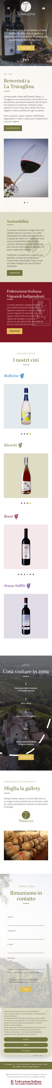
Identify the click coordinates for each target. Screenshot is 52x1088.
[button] (23, 59)
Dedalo (37, 1067)
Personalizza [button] (25, 1051)
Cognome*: (12, 930)
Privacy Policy (31, 982)
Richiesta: (11, 958)
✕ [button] (47, 1011)
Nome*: (11, 917)
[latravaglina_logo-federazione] (26, 1080)
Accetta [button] (26, 1039)
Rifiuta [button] (26, 1045)
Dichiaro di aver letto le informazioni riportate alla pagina (24, 980)
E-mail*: (11, 944)
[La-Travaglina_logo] (26, 2)
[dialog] (26, 1031)
